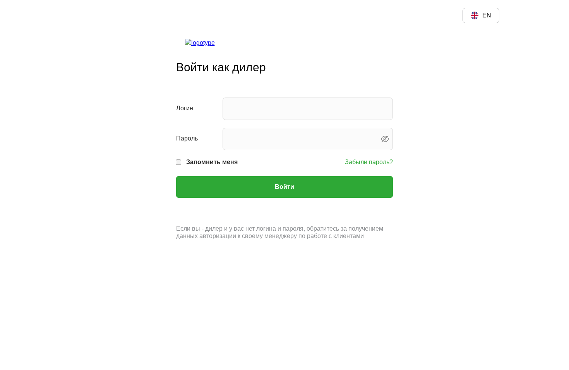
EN (486, 15)
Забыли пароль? (369, 162)
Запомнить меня (212, 162)
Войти (284, 186)
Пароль (187, 138)
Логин (184, 108)
